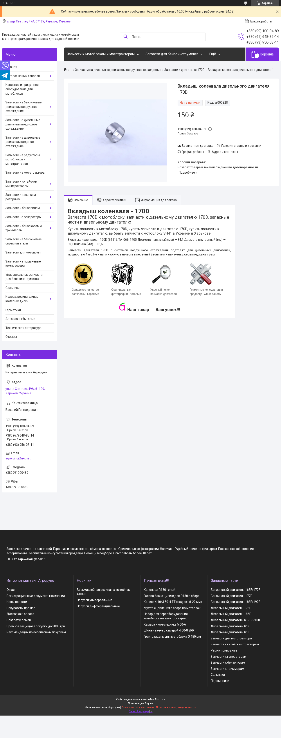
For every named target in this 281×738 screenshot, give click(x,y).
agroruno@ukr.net (18, 458)
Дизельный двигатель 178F (231, 608)
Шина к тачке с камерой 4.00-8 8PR (169, 630)
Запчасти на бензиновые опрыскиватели (23, 241)
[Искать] (125, 36)
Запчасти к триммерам (227, 668)
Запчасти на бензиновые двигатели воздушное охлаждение (23, 107)
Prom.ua (160, 699)
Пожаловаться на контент (138, 707)
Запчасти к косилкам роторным (20, 197)
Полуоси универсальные (94, 600)
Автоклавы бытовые (20, 319)
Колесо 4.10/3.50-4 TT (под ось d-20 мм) (173, 602)
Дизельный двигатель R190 (231, 626)
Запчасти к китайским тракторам (235, 644)
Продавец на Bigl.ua (140, 703)
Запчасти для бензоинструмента (172, 54)
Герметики (13, 310)
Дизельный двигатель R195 (231, 632)
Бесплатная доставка (197, 145)
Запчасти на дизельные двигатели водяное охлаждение (22, 142)
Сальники (12, 288)
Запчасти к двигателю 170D (184, 70)
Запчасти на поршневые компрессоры (23, 264)
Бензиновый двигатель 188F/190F (235, 602)
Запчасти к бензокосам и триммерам (23, 228)
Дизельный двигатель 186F (231, 614)
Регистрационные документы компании (36, 596)
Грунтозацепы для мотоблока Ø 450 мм (172, 636)
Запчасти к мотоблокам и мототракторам (101, 54)
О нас (10, 589)
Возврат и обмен (19, 620)
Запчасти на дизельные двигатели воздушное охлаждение (118, 70)
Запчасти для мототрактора (231, 638)
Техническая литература (23, 328)
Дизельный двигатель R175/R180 (235, 620)
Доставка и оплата (20, 614)
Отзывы (11, 336)
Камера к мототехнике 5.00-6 (165, 624)
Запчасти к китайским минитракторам (21, 184)
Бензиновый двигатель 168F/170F (235, 589)
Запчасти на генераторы (23, 217)
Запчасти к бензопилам (22, 208)
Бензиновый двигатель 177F (231, 596)
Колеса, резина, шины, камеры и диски (21, 299)
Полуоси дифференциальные (98, 606)
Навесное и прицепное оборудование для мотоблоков (22, 89)
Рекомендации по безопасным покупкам (36, 632)
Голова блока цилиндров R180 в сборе (172, 596)
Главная (11, 67)
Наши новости (17, 602)
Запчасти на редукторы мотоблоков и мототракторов (22, 159)
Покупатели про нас (21, 608)
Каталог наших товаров (22, 76)
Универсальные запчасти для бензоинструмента (24, 277)
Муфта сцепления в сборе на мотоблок (172, 608)
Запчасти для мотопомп (23, 252)
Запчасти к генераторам (228, 656)
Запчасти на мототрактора (25, 172)
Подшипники (220, 681)
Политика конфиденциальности (176, 707)
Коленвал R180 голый (159, 589)
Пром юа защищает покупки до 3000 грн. (36, 626)
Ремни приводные (224, 650)
